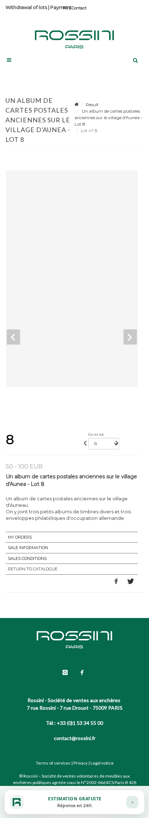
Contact (79, 7)
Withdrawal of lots (26, 7)
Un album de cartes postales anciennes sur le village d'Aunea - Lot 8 (108, 117)
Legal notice (102, 763)
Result (92, 104)
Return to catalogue (33, 568)
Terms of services (53, 763)
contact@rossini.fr (74, 738)
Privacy (80, 763)
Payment (61, 7)
